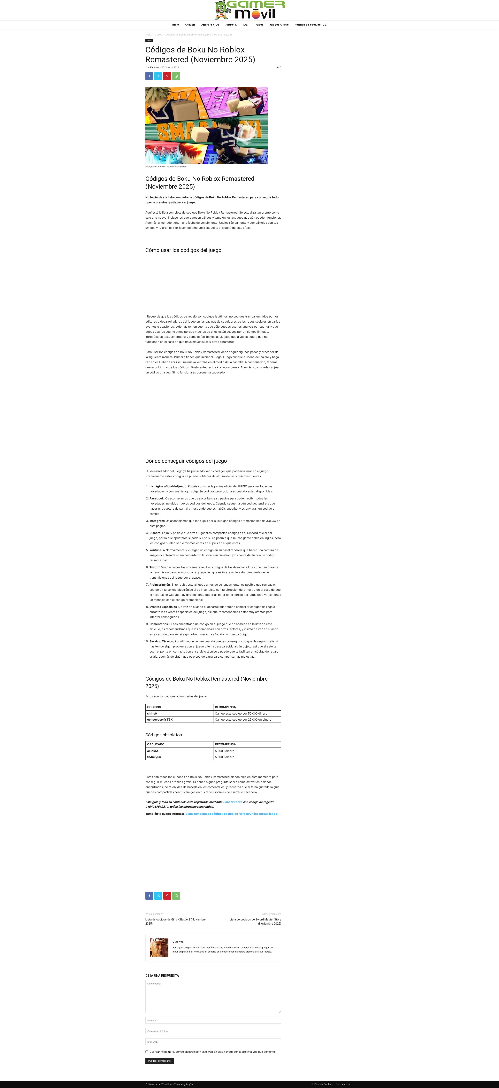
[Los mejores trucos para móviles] (250, 10)
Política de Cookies (322, 1084)
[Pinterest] (167, 76)
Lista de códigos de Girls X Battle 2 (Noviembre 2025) (175, 921)
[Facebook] (149, 76)
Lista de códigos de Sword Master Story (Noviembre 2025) (255, 921)
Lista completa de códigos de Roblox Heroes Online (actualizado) (232, 814)
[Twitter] (158, 76)
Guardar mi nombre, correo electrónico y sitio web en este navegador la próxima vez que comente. (213, 1051)
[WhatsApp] (176, 76)
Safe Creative (232, 802)
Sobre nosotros (345, 1084)
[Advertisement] (213, 285)
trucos (158, 34)
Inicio (148, 34)
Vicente (154, 67)
